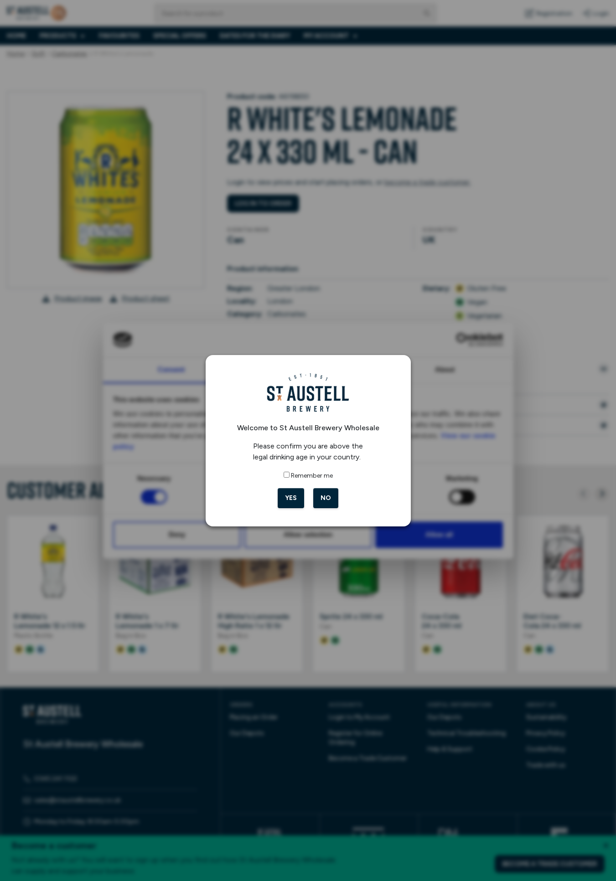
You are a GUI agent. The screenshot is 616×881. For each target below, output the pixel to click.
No (326, 498)
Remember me (312, 475)
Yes (291, 498)
